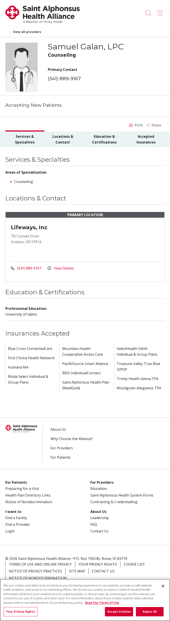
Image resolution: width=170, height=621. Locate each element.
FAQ (93, 524)
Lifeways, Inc (29, 227)
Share (156, 125)
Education (98, 488)
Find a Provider (17, 524)
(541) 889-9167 (64, 78)
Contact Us (99, 531)
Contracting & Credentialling (113, 501)
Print (138, 125)
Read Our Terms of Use (102, 603)
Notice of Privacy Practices (35, 571)
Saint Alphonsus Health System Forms (121, 495)
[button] (161, 11)
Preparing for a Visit (22, 488)
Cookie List (134, 564)
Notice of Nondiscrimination (28, 501)
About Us (58, 429)
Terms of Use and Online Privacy (40, 564)
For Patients (60, 457)
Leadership (99, 517)
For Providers (61, 448)
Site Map (77, 571)
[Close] (163, 586)
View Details (63, 268)
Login (10, 531)
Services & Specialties (25, 139)
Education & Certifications (104, 139)
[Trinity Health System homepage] (42, 22)
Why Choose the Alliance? (71, 438)
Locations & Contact (62, 139)
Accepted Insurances (146, 139)
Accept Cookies (119, 611)
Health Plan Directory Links (28, 495)
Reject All (150, 611)
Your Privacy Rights (98, 564)
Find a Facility (16, 517)
